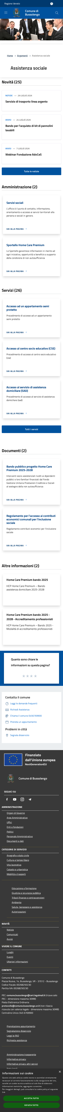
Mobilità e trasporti (16, 874)
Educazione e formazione (24, 888)
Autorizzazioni (19, 911)
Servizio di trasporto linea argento (26, 101)
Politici (10, 831)
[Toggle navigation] (6, 12)
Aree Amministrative (17, 817)
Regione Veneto (12, 3)
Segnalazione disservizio (19, 1031)
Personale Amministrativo (20, 836)
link (3, 1092)
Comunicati (12, 934)
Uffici (9, 822)
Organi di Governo (16, 813)
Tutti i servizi (31, 429)
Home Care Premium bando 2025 (27, 579)
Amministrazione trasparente (21, 1054)
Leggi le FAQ (13, 1035)
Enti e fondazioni (15, 827)
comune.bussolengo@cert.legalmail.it (26, 995)
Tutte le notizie (31, 171)
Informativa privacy (16, 1059)
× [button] (60, 1072)
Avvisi (8, 119)
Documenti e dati (15, 841)
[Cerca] (57, 13)
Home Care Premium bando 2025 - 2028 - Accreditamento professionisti (29, 616)
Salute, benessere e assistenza (27, 907)
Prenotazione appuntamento (21, 1026)
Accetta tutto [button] (31, 1098)
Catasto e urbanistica (17, 869)
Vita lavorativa (14, 865)
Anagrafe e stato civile (18, 855)
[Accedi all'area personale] (52, 3)
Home (10, 55)
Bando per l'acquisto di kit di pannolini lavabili (29, 127)
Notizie (9, 95)
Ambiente (16, 902)
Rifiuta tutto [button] (31, 1105)
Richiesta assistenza (17, 1040)
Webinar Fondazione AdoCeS (23, 154)
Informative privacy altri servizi (22, 1064)
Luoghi (10, 952)
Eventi (10, 957)
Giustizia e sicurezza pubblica (26, 893)
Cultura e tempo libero (18, 860)
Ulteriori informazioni (17, 961)
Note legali (12, 1068)
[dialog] (31, 1090)
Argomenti (22, 55)
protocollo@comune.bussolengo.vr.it (21, 1006)
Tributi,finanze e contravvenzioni (28, 897)
